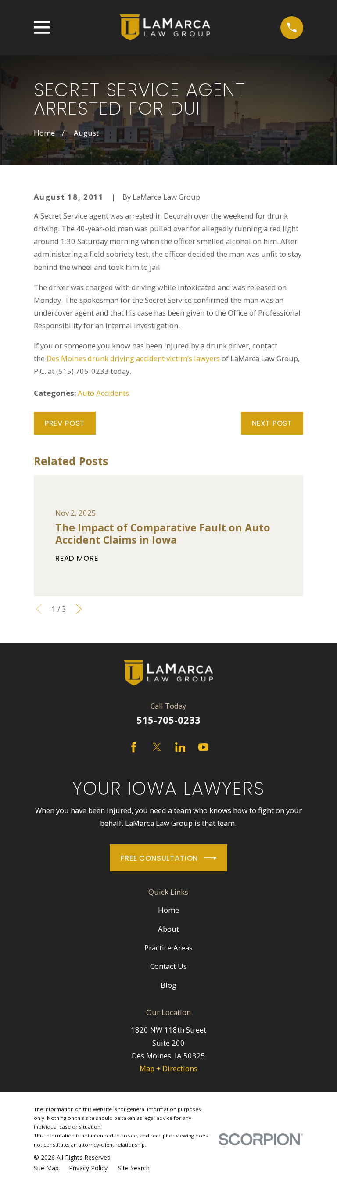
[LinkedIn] (180, 747)
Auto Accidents (103, 393)
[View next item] (79, 609)
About (168, 929)
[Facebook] (134, 747)
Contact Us (168, 966)
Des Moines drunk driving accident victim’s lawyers (133, 358)
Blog (168, 985)
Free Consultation (159, 858)
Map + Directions (168, 1068)
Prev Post (65, 423)
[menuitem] (46, 1168)
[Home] (165, 27)
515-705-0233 (168, 720)
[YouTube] (203, 747)
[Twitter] (157, 747)
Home (168, 910)
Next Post (272, 423)
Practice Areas (168, 948)
